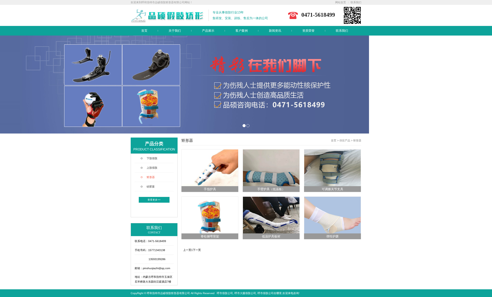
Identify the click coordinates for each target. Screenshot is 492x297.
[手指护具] (209, 170)
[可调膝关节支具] (332, 170)
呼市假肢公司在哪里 (270, 293)
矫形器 (357, 140)
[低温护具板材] (271, 217)
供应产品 (344, 140)
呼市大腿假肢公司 (245, 293)
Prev (5, 84)
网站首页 (340, 2)
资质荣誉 (308, 30)
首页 (144, 30)
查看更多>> (154, 199)
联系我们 (356, 2)
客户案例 (241, 30)
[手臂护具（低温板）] (271, 170)
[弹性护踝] (332, 217)
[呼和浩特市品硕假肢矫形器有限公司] (246, 85)
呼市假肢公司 (225, 293)
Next (487, 84)
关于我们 (175, 30)
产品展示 (208, 30)
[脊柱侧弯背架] (209, 217)
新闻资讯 (275, 30)
